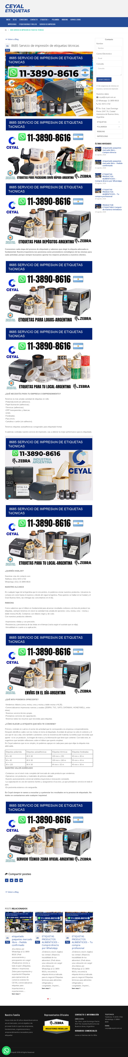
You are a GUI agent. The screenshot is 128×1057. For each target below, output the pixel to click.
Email (21, 880)
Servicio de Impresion (47, 24)
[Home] (17, 8)
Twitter (11, 880)
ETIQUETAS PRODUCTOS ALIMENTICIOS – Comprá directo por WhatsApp (20, 942)
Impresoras (12, 24)
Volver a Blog (12, 39)
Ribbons (65, 19)
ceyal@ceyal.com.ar (113, 1028)
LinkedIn (16, 880)
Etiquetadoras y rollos (28, 24)
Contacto (34, 19)
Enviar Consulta (104, 79)
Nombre (99, 43)
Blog (15, 19)
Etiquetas (44, 19)
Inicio (8, 19)
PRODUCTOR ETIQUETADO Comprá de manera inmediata (82, 941)
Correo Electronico (104, 54)
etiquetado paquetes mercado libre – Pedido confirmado (112, 163)
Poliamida (55, 19)
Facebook (6, 880)
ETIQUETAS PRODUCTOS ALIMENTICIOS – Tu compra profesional (52, 942)
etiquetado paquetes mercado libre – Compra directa (111, 150)
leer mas (16, 988)
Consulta (100, 64)
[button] (48, 999)
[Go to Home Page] (6, 30)
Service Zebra (75, 19)
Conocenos (23, 19)
